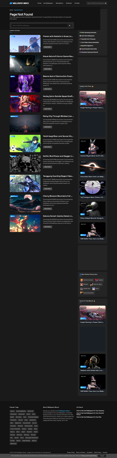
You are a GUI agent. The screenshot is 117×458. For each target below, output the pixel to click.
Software (69, 3)
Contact (77, 3)
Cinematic (13, 420)
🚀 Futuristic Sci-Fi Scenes (87, 39)
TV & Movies (14, 96)
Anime (12, 36)
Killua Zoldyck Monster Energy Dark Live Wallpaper (92, 218)
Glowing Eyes (28, 425)
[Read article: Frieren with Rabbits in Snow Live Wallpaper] (25, 46)
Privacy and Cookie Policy (89, 456)
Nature (12, 431)
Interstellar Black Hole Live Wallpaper (92, 177)
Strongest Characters (32, 437)
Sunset (12, 440)
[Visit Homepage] (22, 3)
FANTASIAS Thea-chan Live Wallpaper (92, 239)
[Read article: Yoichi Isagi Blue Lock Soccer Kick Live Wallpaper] (25, 146)
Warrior (34, 440)
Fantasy (13, 156)
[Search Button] (105, 3)
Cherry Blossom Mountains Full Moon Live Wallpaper (58, 196)
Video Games (26, 440)
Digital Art (18, 423)
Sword (18, 440)
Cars (24, 417)
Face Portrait (26, 423)
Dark (12, 423)
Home (39, 3)
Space (16, 437)
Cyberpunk (33, 420)
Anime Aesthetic (21, 411)
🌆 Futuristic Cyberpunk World (88, 52)
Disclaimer (90, 452)
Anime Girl (21, 414)
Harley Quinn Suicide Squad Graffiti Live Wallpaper (58, 96)
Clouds (21, 420)
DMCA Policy (97, 452)
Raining (13, 434)
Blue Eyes (18, 417)
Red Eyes (19, 434)
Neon (18, 431)
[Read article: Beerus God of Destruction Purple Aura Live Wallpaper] (25, 86)
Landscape (14, 116)
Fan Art (34, 423)
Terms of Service (80, 452)
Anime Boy (13, 414)
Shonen (33, 434)
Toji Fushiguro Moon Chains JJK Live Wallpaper (92, 197)
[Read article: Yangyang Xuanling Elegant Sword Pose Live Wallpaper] (25, 186)
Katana (24, 428)
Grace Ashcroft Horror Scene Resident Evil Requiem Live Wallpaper (58, 56)
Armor (28, 414)
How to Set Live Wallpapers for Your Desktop (90, 410)
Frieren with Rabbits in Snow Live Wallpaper (58, 36)
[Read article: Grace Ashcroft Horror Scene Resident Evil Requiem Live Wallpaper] (25, 66)
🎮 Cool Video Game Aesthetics (89, 42)
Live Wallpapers (48, 3)
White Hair (13, 443)
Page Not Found (18, 10)
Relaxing (26, 434)
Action (12, 411)
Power (35, 431)
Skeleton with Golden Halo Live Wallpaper (92, 370)
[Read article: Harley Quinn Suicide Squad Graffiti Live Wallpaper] (25, 106)
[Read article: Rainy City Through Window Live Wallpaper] (25, 126)
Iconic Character (15, 428)
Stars (22, 437)
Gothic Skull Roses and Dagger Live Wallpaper (58, 156)
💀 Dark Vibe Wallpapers (86, 36)
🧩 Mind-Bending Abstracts (87, 32)
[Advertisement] (92, 69)
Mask (35, 428)
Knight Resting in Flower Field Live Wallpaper (92, 108)
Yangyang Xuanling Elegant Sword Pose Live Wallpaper (58, 176)
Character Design (33, 417)
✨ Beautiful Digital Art (86, 45)
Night (23, 431)
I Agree (102, 456)
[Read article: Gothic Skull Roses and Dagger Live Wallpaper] (25, 166)
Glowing (20, 425)
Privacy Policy (71, 452)
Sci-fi (82, 172)
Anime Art (30, 411)
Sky (12, 437)
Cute (26, 420)
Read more (48, 47)
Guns (36, 425)
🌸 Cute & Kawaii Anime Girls (88, 49)
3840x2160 (83, 93)
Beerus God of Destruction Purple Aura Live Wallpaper (58, 76)
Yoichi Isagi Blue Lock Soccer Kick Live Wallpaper (58, 136)
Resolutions (59, 3)
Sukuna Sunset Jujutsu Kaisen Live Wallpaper (58, 216)
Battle (12, 417)
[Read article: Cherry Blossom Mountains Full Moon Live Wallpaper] (25, 206)
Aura (33, 414)
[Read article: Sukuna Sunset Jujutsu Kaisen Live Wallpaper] (25, 226)
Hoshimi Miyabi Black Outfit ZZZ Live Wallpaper (92, 156)
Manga (30, 428)
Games (13, 56)
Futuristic (13, 425)
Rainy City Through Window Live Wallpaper (58, 116)
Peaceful (29, 431)
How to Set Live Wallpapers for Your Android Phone (90, 413)
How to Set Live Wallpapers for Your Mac (88, 417)
